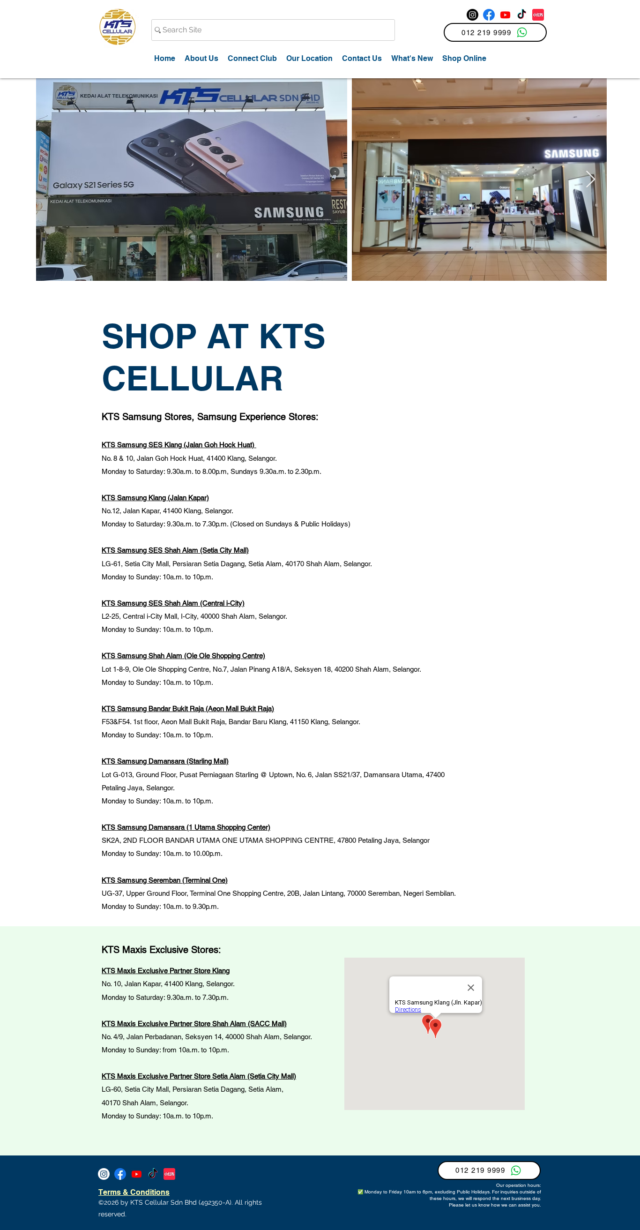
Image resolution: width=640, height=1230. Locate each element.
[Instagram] (472, 15)
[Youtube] (505, 15)
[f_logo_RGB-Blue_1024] (489, 15)
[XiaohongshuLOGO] (538, 15)
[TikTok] (522, 15)
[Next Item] (590, 180)
